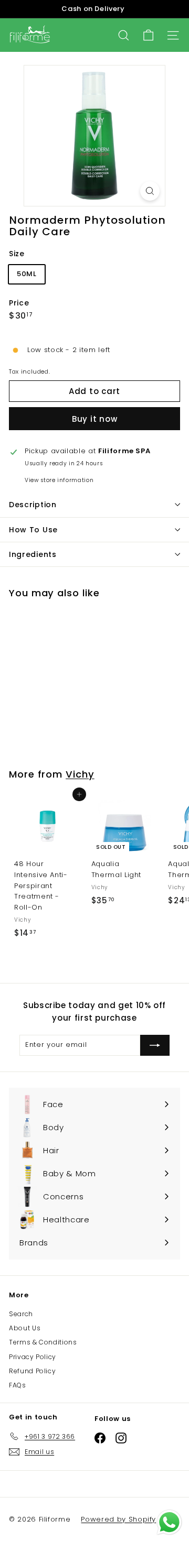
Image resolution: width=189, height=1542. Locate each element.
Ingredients (33, 554)
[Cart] (148, 35)
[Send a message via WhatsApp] (169, 1522)
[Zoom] (150, 191)
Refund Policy (32, 1370)
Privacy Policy (32, 1356)
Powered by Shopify (118, 1519)
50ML (27, 274)
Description (33, 504)
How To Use (33, 529)
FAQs (17, 1385)
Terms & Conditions (43, 1342)
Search (21, 1313)
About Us (24, 1328)
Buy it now (95, 418)
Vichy (80, 774)
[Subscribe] (155, 1045)
